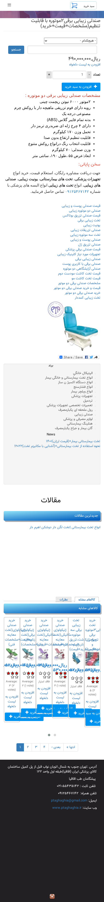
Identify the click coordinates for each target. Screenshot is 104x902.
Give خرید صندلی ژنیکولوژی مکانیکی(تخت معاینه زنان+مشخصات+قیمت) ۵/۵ (45, 676)
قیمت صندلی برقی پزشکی (83, 249)
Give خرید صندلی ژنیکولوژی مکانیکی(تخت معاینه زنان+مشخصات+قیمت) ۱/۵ (49, 673)
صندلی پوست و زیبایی (85, 240)
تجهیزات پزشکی (82, 396)
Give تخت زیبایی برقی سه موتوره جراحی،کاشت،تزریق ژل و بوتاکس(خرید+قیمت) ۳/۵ (73, 678)
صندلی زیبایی (83, 414)
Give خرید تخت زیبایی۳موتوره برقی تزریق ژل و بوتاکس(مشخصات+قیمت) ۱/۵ (97, 678)
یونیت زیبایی (91, 225)
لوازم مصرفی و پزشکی (78, 419)
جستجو (16, 49)
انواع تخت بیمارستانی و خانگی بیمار (69, 378)
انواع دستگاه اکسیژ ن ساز (75, 382)
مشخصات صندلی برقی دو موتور (79, 283)
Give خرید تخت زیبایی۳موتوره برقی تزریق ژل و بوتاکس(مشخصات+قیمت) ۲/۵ (93, 678)
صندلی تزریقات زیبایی (85, 230)
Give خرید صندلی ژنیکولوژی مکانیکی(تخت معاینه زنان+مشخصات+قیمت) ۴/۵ (49, 676)
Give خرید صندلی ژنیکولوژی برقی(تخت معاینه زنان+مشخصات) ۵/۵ (28, 676)
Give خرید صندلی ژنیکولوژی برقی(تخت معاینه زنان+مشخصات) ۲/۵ (28, 673)
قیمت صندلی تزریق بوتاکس (81, 215)
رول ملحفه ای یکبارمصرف (75, 410)
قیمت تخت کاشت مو (86, 278)
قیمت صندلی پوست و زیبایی (81, 206)
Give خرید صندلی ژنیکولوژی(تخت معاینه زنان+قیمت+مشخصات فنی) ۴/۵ (17, 676)
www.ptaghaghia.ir (67, 808)
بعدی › (56, 747)
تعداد (96, 74)
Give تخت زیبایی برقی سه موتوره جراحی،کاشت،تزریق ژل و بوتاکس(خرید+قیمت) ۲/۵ (77, 678)
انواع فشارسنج (83, 387)
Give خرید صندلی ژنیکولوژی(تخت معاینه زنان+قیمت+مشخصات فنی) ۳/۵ (8, 673)
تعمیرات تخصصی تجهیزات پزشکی (70, 405)
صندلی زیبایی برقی (87, 259)
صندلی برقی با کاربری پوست (81, 264)
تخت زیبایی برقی (89, 220)
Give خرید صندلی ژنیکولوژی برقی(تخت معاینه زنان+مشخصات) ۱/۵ (32, 673)
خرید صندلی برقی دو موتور (82, 293)
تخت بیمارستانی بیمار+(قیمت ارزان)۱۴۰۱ (73, 441)
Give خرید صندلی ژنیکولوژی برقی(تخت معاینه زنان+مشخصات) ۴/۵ (32, 676)
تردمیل (88, 401)
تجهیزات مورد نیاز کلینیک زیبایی (78, 254)
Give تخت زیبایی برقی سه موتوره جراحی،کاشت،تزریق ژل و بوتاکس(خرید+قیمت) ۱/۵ (81, 678)
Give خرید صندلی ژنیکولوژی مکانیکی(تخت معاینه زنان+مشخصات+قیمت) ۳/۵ (40, 673)
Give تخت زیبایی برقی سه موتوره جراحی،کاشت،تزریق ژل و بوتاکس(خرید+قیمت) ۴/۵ (81, 681)
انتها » (71, 747)
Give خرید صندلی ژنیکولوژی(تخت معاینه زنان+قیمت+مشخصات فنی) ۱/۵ (17, 673)
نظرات (63, 599)
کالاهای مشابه (85, 599)
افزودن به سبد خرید (79, 87)
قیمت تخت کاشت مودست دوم (79, 273)
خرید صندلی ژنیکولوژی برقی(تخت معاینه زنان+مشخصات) (32, 632)
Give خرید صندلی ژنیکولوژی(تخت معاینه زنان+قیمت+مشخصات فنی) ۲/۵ (12, 673)
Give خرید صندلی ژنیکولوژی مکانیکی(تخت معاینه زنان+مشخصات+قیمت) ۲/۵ (45, 673)
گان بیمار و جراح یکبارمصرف (74, 428)
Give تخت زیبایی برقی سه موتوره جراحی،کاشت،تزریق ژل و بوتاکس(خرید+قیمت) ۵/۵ (77, 681)
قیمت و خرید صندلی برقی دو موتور (77, 288)
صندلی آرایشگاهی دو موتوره (81, 269)
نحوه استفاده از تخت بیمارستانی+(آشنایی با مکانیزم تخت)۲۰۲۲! (57, 446)
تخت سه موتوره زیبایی (85, 235)
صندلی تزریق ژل (89, 244)
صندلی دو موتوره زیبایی (84, 211)
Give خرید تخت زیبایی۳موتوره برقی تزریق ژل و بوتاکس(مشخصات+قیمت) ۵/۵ (93, 681)
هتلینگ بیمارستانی (80, 424)
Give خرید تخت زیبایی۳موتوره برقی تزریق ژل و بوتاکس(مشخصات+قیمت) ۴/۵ (97, 681)
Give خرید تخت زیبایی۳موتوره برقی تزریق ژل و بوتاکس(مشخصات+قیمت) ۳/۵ (89, 678)
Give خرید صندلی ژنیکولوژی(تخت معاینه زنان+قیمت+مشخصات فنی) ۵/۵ (12, 676)
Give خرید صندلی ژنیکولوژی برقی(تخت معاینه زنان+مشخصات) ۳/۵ (24, 673)
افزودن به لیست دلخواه (84, 64)
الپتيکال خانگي (83, 373)
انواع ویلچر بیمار (82, 391)
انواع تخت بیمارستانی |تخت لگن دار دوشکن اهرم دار (65, 527)
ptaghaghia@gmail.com (69, 800)
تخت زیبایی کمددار (87, 298)
